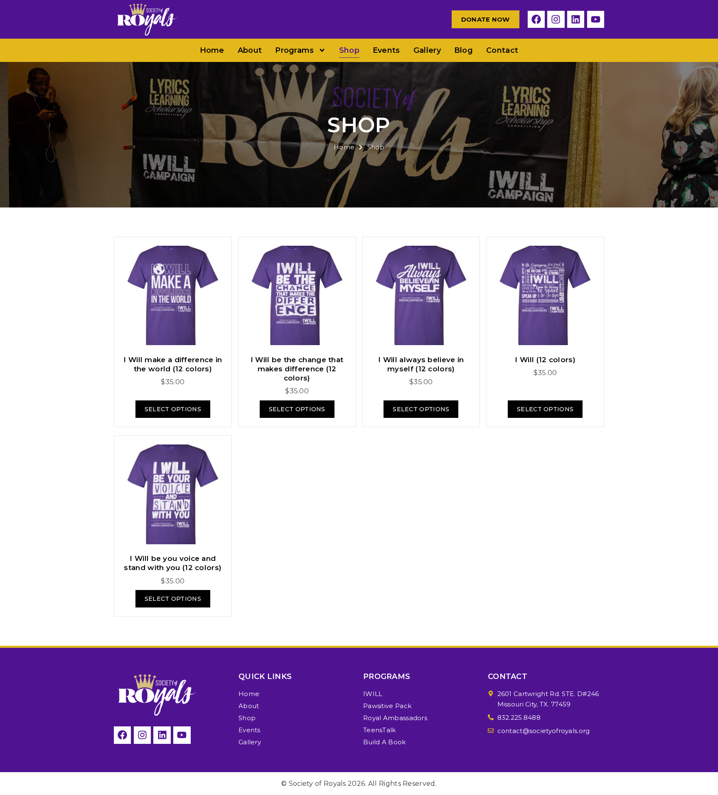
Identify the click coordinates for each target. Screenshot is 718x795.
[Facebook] (536, 19)
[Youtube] (595, 19)
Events (386, 50)
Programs (294, 50)
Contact (502, 50)
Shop (349, 50)
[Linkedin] (575, 19)
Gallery (427, 50)
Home (212, 50)
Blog (463, 50)
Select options (173, 409)
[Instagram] (555, 19)
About (250, 50)
